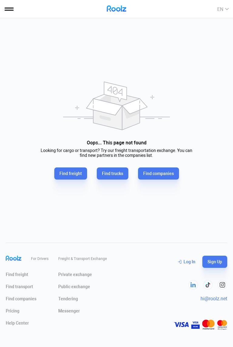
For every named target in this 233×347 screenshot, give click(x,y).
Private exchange (75, 274)
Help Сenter (17, 323)
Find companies (158, 173)
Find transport (19, 286)
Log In (189, 261)
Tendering (68, 298)
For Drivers (40, 259)
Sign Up (215, 261)
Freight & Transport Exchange (82, 259)
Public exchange (74, 286)
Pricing (12, 310)
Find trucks (112, 173)
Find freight (70, 173)
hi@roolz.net (214, 299)
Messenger (69, 310)
